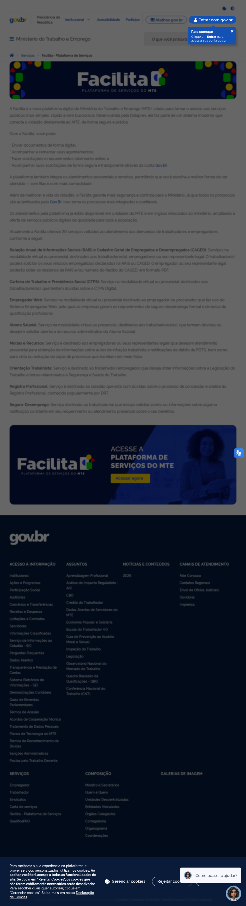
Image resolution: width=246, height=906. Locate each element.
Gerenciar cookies (128, 881)
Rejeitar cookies (172, 881)
